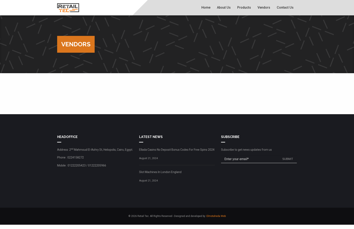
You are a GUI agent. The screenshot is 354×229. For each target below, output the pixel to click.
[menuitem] (206, 7)
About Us (224, 7)
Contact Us (285, 7)
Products (244, 7)
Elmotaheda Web (216, 216)
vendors (264, 7)
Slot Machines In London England (160, 172)
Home (205, 7)
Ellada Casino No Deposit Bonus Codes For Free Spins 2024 (176, 149)
